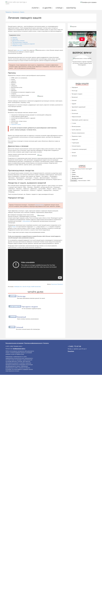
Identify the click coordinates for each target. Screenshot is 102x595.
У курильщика (75, 142)
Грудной (74, 103)
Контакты (71, 8)
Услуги (35, 8)
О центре (47, 8)
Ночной (74, 152)
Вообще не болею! (77, 178)
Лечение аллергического (78, 133)
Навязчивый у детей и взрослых (80, 120)
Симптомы (15, 39)
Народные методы (17, 45)
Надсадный (75, 87)
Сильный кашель (76, 146)
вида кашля (20, 50)
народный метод (39, 204)
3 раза (73, 174)
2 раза (73, 172)
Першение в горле (76, 136)
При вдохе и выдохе (30, 306)
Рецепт (14, 226)
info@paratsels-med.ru (19, 348)
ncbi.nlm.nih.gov (26, 286)
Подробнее (71, 351)
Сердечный (75, 139)
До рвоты (74, 110)
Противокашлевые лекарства (20, 42)
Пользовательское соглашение (14, 343)
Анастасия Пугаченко (57, 284)
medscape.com (18, 286)
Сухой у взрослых (76, 129)
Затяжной (74, 155)
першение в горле (16, 124)
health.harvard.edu (36, 286)
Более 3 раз (75, 176)
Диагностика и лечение (18, 40)
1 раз (73, 170)
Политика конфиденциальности (33, 343)
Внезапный (21, 317)
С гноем (74, 123)
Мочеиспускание (76, 126)
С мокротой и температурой (79, 149)
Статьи (59, 8)
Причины (14, 37)
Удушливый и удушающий (78, 107)
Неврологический (76, 116)
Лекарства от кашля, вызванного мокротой (23, 44)
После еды (21, 296)
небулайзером (26, 221)
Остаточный (75, 113)
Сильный (19, 327)
